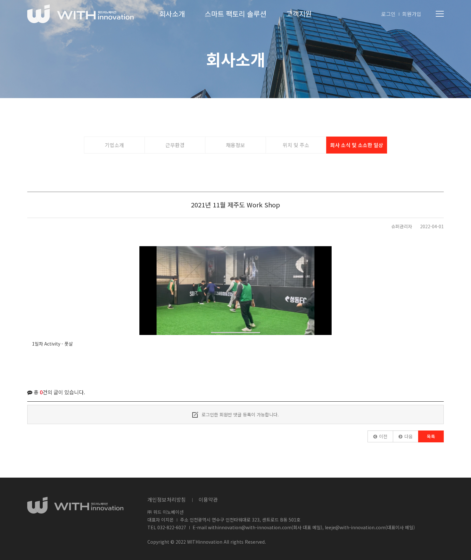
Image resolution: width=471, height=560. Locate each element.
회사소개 (172, 13)
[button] (380, 436)
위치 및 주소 (296, 145)
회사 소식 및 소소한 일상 (356, 145)
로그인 (388, 14)
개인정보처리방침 (166, 499)
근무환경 (175, 145)
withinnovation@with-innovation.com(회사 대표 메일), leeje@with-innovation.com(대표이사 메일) (311, 527)
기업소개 (114, 145)
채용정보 (235, 145)
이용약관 (208, 499)
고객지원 (299, 13)
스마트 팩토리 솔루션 (235, 13)
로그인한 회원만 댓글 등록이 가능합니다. (239, 414)
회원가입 (411, 14)
